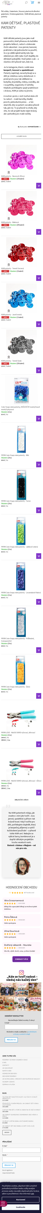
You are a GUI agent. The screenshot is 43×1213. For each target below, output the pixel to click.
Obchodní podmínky (9, 1076)
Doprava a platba (8, 1084)
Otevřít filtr (21, 136)
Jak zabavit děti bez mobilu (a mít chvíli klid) (18, 1126)
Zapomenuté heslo (8, 1173)
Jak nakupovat (7, 1068)
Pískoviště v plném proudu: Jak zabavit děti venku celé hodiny (20, 1104)
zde (32, 1193)
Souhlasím (20, 1207)
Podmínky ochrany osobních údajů (14, 1060)
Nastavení (20, 1199)
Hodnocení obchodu (21, 887)
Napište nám (6, 1071)
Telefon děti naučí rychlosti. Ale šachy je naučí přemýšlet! (19, 1097)
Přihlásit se (11, 1040)
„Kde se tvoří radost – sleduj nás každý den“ (22, 978)
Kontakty (5, 1065)
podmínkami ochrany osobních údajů (25, 1033)
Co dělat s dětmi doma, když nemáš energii (17, 1121)
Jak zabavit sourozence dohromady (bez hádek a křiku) (20, 1115)
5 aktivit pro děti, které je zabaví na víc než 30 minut (21, 1110)
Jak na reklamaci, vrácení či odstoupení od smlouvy (21, 1079)
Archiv (6, 1132)
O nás (4, 1062)
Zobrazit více (21, 959)
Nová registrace (7, 1170)
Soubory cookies (8, 1081)
